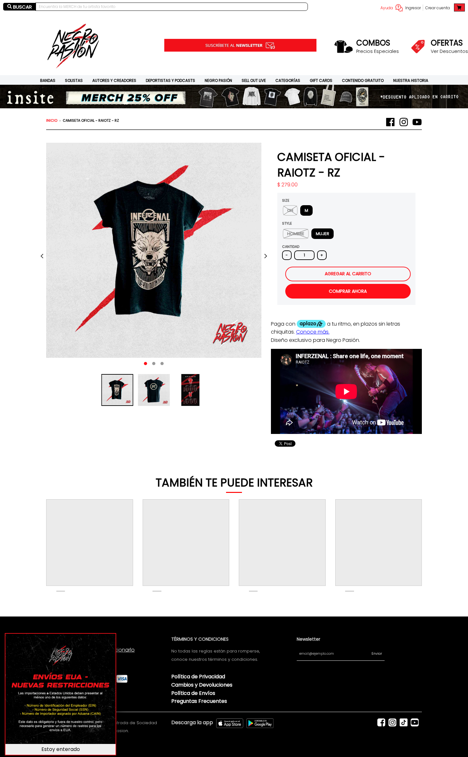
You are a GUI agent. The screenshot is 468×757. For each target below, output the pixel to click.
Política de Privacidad (198, 676)
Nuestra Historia (410, 80)
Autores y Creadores (114, 80)
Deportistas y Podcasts (170, 80)
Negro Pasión (218, 80)
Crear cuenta (437, 8)
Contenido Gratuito (363, 80)
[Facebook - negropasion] (390, 122)
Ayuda (386, 8)
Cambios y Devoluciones (201, 685)
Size (285, 200)
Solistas (74, 80)
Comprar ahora (348, 291)
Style (287, 223)
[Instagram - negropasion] (403, 122)
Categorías (287, 80)
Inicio (51, 120)
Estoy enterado (60, 749)
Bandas (47, 80)
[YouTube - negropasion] (417, 122)
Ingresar (413, 8)
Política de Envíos (193, 693)
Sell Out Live (254, 80)
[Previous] (42, 256)
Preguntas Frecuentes (199, 701)
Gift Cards (321, 80)
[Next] (265, 256)
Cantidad (290, 246)
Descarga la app (192, 722)
